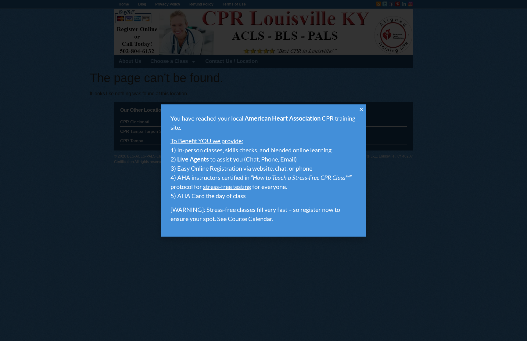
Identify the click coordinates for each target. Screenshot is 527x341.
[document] (263, 170)
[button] (361, 109)
